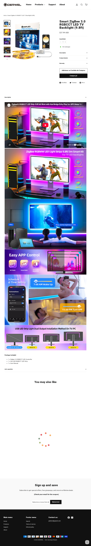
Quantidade (62, 39)
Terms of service (30, 524)
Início (5, 15)
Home (28, 4)
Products (39, 4)
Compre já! (73, 76)
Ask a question (9, 369)
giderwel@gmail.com (55, 521)
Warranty (61, 63)
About (62, 4)
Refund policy (30, 527)
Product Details (63, 58)
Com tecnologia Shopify (51, 540)
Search (28, 521)
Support (52, 4)
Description (62, 52)
